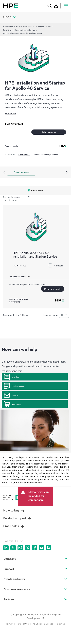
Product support (18, 386)
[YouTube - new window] (41, 547)
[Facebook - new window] (34, 547)
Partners (9, 599)
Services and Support (24, 26)
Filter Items (37, 190)
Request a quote (52, 288)
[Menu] (66, 5)
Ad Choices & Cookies (43, 624)
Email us (15, 395)
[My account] (56, 5)
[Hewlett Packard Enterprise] (10, 5)
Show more (10, 113)
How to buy (16, 404)
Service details (11, 145)
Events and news (14, 579)
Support (9, 569)
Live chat (15, 377)
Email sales (11, 526)
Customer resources (17, 589)
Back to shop (8, 26)
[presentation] (67, 172)
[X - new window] (13, 547)
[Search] (50, 5)
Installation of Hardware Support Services (19, 29)
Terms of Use (23, 624)
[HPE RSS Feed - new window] (48, 547)
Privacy (9, 624)
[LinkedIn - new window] (6, 547)
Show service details (18, 276)
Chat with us (24, 154)
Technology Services (43, 26)
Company (10, 558)
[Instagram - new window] (20, 547)
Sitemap (61, 624)
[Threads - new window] (27, 547)
